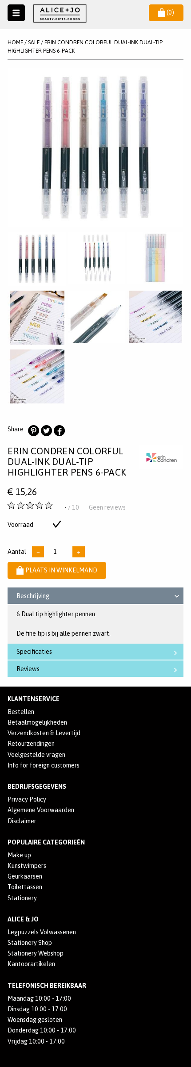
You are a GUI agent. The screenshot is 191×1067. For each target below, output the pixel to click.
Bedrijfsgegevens (37, 786)
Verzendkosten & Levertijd (44, 733)
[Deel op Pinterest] (33, 431)
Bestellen (21, 711)
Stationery (22, 898)
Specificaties (34, 651)
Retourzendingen (31, 743)
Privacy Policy (27, 799)
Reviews (28, 668)
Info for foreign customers (44, 765)
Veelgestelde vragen (36, 754)
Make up (19, 855)
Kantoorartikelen (31, 963)
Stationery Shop (30, 942)
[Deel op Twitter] (46, 431)
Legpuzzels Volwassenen (42, 932)
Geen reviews (107, 507)
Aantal (17, 551)
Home (15, 42)
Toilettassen (25, 886)
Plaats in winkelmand (61, 570)
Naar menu (16, 13)
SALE (34, 42)
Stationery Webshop (36, 953)
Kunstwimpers (27, 865)
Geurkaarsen (25, 876)
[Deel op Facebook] (59, 431)
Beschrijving (32, 595)
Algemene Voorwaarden (41, 810)
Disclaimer (22, 821)
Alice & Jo (23, 919)
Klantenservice (34, 698)
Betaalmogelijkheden (37, 722)
